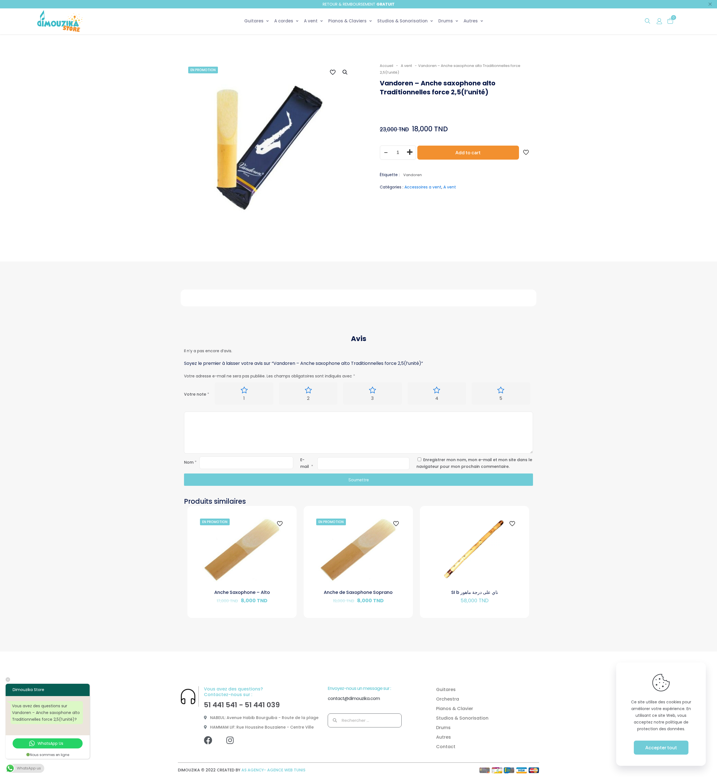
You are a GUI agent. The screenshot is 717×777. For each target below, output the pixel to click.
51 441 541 (220, 705)
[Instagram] (234, 744)
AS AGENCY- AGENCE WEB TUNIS (273, 770)
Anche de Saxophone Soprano (358, 592)
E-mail (306, 463)
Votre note (196, 394)
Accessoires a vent (422, 187)
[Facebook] (212, 744)
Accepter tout (661, 747)
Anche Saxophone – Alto (242, 592)
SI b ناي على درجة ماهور (474, 592)
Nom (190, 462)
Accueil (386, 65)
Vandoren (412, 174)
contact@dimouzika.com (354, 698)
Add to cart (468, 152)
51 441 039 (262, 705)
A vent (406, 65)
